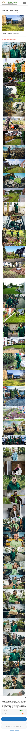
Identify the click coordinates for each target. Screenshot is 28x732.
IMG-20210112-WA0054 (9, 39)
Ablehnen (14, 723)
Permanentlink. (16, 33)
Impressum (17, 730)
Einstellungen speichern (14, 727)
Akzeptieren (14, 719)
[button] (26, 697)
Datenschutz (12, 730)
